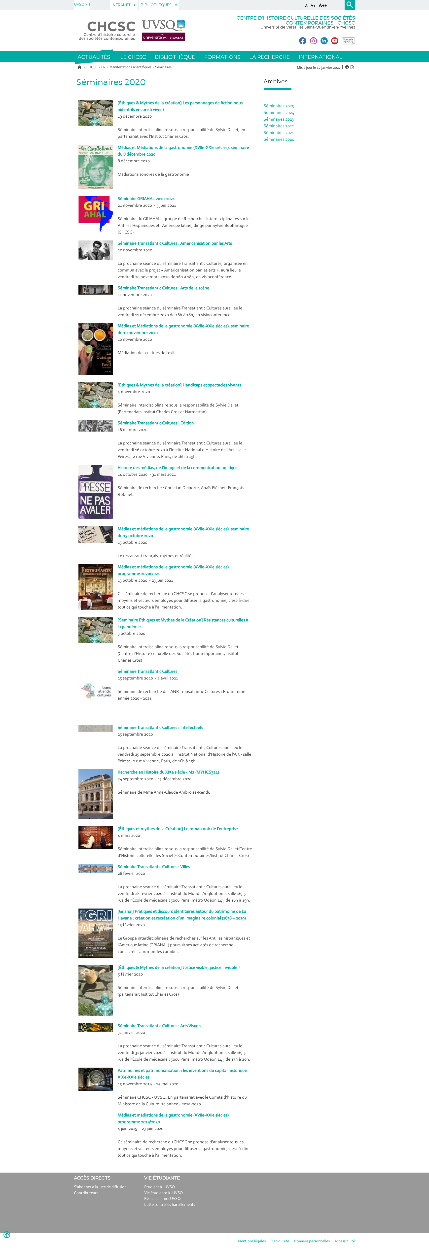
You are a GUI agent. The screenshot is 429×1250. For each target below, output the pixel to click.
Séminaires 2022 (279, 126)
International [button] (320, 57)
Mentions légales (252, 1241)
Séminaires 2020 (279, 139)
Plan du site (279, 1241)
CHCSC (92, 67)
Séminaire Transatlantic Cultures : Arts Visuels (159, 1026)
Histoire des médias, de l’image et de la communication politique (178, 468)
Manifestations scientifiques (130, 67)
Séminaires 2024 (279, 113)
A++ (323, 5)
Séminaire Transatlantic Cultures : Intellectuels (160, 728)
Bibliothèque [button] (175, 57)
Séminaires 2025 (279, 106)
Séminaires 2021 (279, 133)
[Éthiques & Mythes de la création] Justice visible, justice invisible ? (179, 968)
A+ (313, 6)
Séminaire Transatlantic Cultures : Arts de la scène (163, 288)
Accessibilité (344, 1241)
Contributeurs (86, 1193)
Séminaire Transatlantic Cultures (147, 672)
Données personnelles (312, 1241)
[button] (94, 57)
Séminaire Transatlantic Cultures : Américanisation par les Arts (175, 243)
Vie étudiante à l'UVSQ (163, 1193)
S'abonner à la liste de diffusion (100, 1187)
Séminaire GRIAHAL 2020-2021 (146, 199)
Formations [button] (222, 57)
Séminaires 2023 (279, 119)
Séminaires (163, 67)
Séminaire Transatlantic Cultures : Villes (154, 867)
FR (103, 67)
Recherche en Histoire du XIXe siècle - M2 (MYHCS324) (168, 772)
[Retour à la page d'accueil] (132, 30)
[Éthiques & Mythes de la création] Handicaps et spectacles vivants (179, 385)
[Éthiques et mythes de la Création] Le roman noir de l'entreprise (178, 829)
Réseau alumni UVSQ (162, 1199)
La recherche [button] (269, 57)
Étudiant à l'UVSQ (159, 1187)
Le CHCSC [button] (133, 57)
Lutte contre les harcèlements (169, 1205)
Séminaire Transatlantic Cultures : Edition (156, 423)
